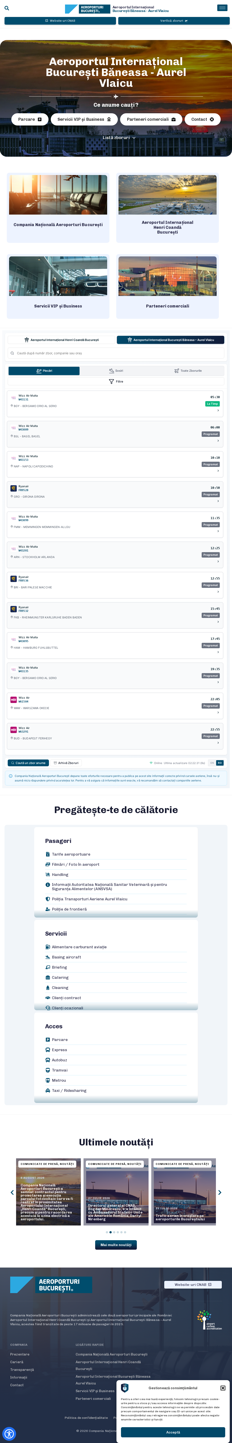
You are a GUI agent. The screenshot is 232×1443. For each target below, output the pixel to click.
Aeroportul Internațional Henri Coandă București (108, 1365)
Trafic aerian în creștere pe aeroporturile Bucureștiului (112, 1217)
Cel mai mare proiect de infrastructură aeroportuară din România (182, 1215)
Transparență (22, 1370)
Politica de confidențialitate (86, 1418)
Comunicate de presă (39, 1164)
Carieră (16, 1362)
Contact (17, 1385)
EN (212, 762)
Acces (54, 1026)
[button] (223, 1388)
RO (220, 762)
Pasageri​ (58, 841)
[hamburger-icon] (222, 8)
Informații (18, 1377)
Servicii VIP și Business (95, 1391)
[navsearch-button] (6, 8)
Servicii (56, 933)
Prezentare (20, 1354)
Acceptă (173, 1432)
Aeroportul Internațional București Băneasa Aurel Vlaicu (113, 1379)
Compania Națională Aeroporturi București (111, 1354)
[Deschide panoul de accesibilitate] (9, 1434)
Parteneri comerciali (93, 1399)
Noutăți (67, 1164)
